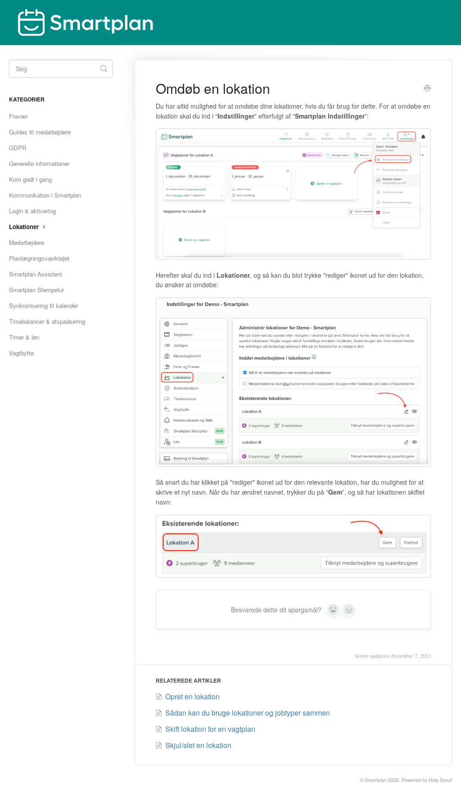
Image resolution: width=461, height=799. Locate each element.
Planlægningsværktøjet (39, 258)
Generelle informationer (39, 163)
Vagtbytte (21, 353)
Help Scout (440, 779)
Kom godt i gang (30, 179)
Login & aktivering (32, 211)
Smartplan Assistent (35, 274)
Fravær (18, 116)
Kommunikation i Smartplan (45, 195)
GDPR (18, 147)
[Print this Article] (427, 89)
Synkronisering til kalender (43, 305)
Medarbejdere (26, 242)
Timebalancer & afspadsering (47, 321)
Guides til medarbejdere (40, 132)
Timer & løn (24, 337)
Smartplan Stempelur (36, 289)
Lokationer (25, 226)
